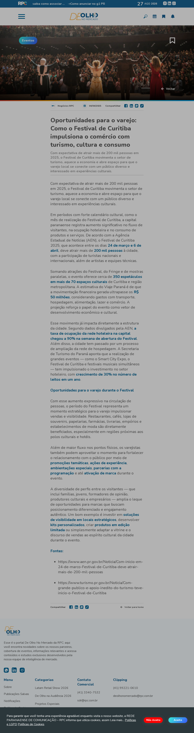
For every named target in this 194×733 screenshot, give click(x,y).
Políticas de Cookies (31, 724)
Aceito (178, 720)
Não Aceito (153, 720)
